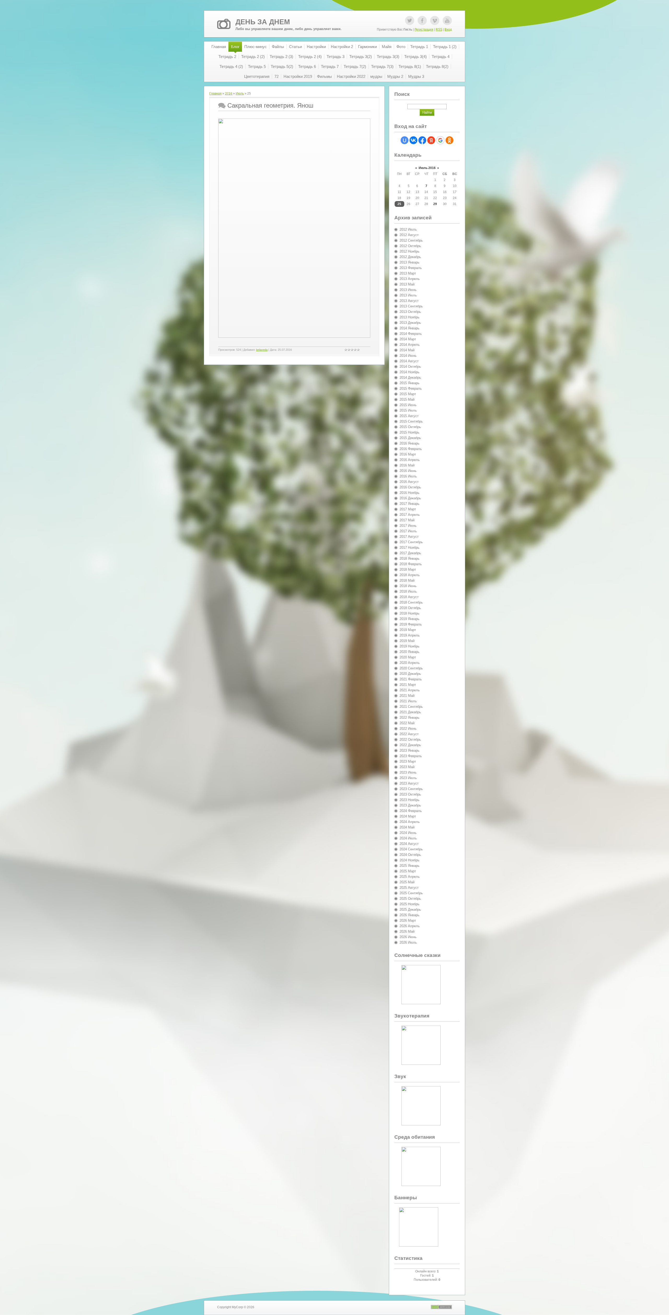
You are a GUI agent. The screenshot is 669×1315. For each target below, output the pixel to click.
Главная (215, 93)
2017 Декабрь (410, 553)
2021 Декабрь (410, 712)
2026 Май (407, 931)
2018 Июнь (408, 586)
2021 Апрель (410, 690)
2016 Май (407, 465)
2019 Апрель (410, 635)
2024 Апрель (410, 822)
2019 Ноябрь (409, 646)
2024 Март (408, 816)
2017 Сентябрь (411, 542)
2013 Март (408, 273)
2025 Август (409, 888)
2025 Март (408, 871)
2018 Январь (409, 558)
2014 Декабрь (410, 377)
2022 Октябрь (410, 739)
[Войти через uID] (404, 140)
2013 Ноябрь (409, 317)
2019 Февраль (411, 624)
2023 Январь (409, 750)
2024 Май (407, 827)
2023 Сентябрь (411, 789)
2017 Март (408, 509)
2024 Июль (408, 838)
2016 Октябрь (410, 487)
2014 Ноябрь (409, 372)
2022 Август (409, 734)
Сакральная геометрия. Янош (270, 105)
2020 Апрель (410, 663)
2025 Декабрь (410, 909)
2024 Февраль (411, 811)
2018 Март (408, 569)
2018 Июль (408, 591)
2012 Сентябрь (411, 240)
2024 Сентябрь (411, 849)
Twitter (409, 20)
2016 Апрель (410, 460)
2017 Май (407, 520)
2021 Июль (408, 701)
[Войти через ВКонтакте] (413, 140)
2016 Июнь (408, 471)
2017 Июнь (408, 526)
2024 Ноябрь (409, 860)
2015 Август (409, 416)
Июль (240, 93)
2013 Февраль (411, 268)
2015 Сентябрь (411, 421)
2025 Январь (409, 866)
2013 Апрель (410, 279)
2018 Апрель (410, 575)
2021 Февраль (411, 679)
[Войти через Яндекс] (431, 140)
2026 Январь (409, 915)
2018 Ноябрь (409, 613)
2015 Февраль (411, 388)
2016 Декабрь (410, 498)
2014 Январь (409, 328)
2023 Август (409, 783)
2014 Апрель (410, 345)
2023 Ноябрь (409, 800)
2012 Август (409, 235)
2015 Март (408, 394)
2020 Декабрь (410, 674)
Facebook (422, 20)
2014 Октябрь (410, 367)
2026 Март (408, 920)
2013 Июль (408, 295)
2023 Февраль (411, 756)
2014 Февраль (411, 334)
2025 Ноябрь (409, 904)
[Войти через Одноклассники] (449, 140)
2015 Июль (408, 410)
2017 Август (409, 537)
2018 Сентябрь (411, 602)
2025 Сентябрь (411, 893)
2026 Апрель (410, 926)
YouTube (447, 20)
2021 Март (408, 685)
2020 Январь (409, 652)
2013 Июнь (408, 290)
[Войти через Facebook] (422, 140)
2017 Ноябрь (409, 548)
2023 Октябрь (410, 794)
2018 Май (407, 580)
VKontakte (434, 20)
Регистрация (423, 29)
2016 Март (408, 454)
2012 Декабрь (410, 257)
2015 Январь (409, 383)
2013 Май (407, 284)
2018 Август (409, 597)
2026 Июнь (408, 937)
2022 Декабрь (410, 745)
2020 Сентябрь (411, 668)
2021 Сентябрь (411, 707)
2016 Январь (409, 443)
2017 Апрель (410, 515)
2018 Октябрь (410, 608)
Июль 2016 (427, 168)
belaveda (262, 349)
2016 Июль (408, 476)
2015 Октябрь (410, 427)
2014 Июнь (408, 356)
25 (399, 204)
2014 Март (408, 339)
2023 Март (408, 761)
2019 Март (408, 630)
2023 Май (407, 767)
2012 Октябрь (410, 246)
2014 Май (407, 350)
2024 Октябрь (410, 855)
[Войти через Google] (440, 140)
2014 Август (409, 361)
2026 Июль (408, 942)
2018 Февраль (411, 564)
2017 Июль (408, 531)
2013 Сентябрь (411, 306)
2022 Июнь (408, 728)
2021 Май (407, 696)
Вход (448, 29)
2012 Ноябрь (409, 251)
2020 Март (408, 657)
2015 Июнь (408, 405)
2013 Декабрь (410, 323)
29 (435, 204)
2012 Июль (408, 229)
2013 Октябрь (410, 312)
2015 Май (407, 399)
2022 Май (407, 723)
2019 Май (407, 641)
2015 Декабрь (410, 438)
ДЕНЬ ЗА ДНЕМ (262, 22)
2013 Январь (409, 262)
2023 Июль (408, 778)
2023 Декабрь (410, 805)
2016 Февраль (411, 449)
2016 (228, 93)
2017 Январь (409, 504)
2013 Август (409, 301)
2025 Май (407, 882)
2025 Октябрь (410, 899)
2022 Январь (409, 718)
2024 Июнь (408, 833)
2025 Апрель (410, 877)
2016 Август (409, 482)
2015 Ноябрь (409, 432)
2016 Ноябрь (409, 493)
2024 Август (409, 844)
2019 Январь (409, 619)
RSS (439, 29)
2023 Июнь (408, 772)
